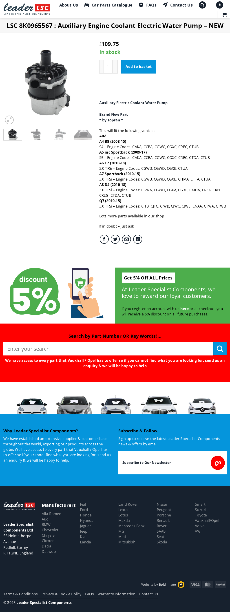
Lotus (123, 515)
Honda (86, 515)
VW (198, 531)
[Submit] (220, 348)
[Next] (85, 81)
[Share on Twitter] (115, 239)
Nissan (162, 504)
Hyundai (87, 520)
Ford (84, 509)
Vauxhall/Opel (207, 520)
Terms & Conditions (20, 594)
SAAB (161, 531)
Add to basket (139, 66)
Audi (46, 519)
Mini (122, 536)
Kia (82, 536)
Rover (162, 525)
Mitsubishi (127, 542)
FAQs (151, 5)
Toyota (201, 515)
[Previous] (11, 81)
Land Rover (128, 504)
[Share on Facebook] (104, 239)
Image (167, 584)
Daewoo (49, 551)
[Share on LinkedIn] (137, 239)
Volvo (200, 525)
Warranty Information (116, 594)
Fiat (83, 504)
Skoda (162, 542)
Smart (200, 504)
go (218, 462)
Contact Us (181, 5)
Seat (160, 536)
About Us (68, 5)
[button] (202, 5)
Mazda (124, 520)
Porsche (164, 515)
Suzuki (200, 509)
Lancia (85, 542)
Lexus (123, 509)
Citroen (48, 540)
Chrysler (49, 535)
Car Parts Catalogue (112, 5)
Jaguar (85, 525)
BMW (46, 524)
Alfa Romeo (52, 513)
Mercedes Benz (131, 525)
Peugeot (164, 509)
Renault (163, 520)
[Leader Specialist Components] (27, 9)
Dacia (46, 546)
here (184, 308)
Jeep (83, 531)
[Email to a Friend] (126, 239)
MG (121, 531)
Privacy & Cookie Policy (62, 594)
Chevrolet (50, 529)
